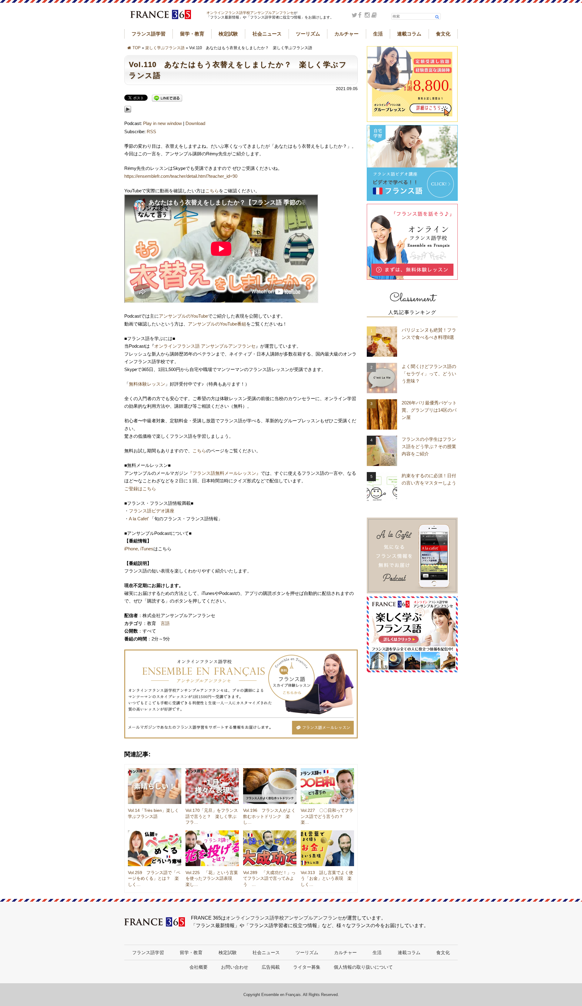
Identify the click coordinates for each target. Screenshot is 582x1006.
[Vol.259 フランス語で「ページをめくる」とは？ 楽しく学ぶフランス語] (154, 848)
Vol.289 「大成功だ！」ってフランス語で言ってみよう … (269, 878)
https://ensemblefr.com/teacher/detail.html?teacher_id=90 (180, 176)
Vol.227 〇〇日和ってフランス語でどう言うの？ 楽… (327, 816)
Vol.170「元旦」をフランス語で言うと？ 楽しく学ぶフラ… (212, 816)
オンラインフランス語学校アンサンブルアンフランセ (250, 13)
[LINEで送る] (167, 98)
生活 (378, 33)
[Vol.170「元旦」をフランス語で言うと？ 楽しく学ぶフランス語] (212, 786)
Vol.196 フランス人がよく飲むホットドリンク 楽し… (269, 816)
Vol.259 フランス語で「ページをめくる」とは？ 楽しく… (154, 878)
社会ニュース (267, 33)
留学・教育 (192, 33)
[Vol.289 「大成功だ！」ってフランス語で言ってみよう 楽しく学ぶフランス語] (269, 848)
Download (195, 123)
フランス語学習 (149, 33)
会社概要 (198, 967)
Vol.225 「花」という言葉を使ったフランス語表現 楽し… (212, 878)
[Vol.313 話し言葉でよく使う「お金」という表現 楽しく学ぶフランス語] (327, 848)
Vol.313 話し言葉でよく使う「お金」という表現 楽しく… (327, 878)
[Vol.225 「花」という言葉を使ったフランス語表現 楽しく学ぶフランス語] (212, 848)
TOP (136, 48)
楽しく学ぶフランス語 (165, 48)
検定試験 (228, 33)
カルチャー (346, 33)
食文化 (443, 33)
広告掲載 (271, 967)
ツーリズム (308, 33)
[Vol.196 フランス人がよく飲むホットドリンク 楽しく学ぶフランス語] (269, 786)
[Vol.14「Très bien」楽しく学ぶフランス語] (154, 786)
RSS (151, 131)
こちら (212, 190)
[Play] (127, 115)
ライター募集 (306, 967)
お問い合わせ (234, 967)
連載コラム (409, 33)
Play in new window (162, 123)
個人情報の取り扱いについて (363, 967)
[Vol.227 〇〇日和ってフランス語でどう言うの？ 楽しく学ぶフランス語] (327, 786)
